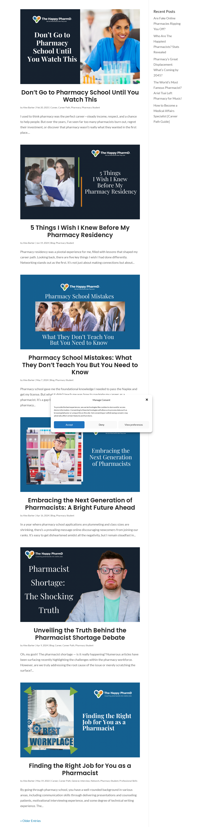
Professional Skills (128, 780)
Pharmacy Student (91, 107)
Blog (52, 243)
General (75, 780)
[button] (147, 400)
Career (54, 107)
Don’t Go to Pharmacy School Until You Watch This (80, 96)
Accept (69, 424)
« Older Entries (30, 821)
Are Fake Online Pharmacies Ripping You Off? (167, 23)
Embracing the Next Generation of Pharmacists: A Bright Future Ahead (80, 504)
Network (95, 780)
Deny (101, 424)
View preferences (134, 424)
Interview (85, 780)
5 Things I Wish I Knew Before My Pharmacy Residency (80, 231)
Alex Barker (29, 107)
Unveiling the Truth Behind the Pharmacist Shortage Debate (80, 634)
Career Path (64, 107)
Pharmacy (76, 107)
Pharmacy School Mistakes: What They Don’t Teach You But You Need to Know (80, 364)
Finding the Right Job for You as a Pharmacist (80, 769)
